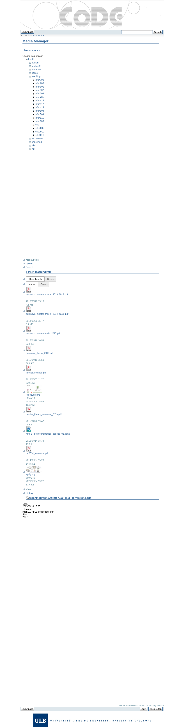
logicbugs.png (33, 394)
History (29, 493)
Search (29, 267)
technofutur (37, 138)
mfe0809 (39, 128)
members (36, 69)
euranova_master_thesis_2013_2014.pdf (47, 294)
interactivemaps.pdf (36, 372)
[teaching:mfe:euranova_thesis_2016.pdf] (29, 350)
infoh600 (39, 121)
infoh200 (39, 83)
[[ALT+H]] (92, 15)
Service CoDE (38, 35)
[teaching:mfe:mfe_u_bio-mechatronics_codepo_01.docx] (29, 431)
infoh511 (39, 117)
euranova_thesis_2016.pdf (39, 353)
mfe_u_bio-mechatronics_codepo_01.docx (48, 433)
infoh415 (39, 100)
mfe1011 (39, 135)
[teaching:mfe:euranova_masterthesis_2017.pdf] (29, 331)
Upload (29, 263)
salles (35, 73)
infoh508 (39, 110)
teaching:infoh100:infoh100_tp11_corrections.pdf (60, 497)
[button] (35, 279)
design (35, 62)
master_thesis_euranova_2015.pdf (44, 414)
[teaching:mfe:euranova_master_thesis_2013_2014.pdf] (29, 292)
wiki (34, 145)
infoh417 (39, 104)
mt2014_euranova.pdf (37, 453)
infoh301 (39, 86)
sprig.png (30, 474)
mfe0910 (39, 131)
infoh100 (39, 80)
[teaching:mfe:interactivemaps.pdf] (29, 370)
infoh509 (36, 66)
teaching (36, 76)
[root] (31, 59)
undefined (37, 142)
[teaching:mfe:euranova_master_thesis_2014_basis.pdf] (29, 311)
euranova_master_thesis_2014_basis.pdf (47, 314)
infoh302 (39, 90)
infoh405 (39, 97)
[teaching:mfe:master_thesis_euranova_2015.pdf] (29, 411)
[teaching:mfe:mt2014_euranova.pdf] (29, 450)
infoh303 (39, 93)
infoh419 (39, 107)
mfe (37, 124)
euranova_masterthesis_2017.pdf (43, 333)
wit (33, 149)
